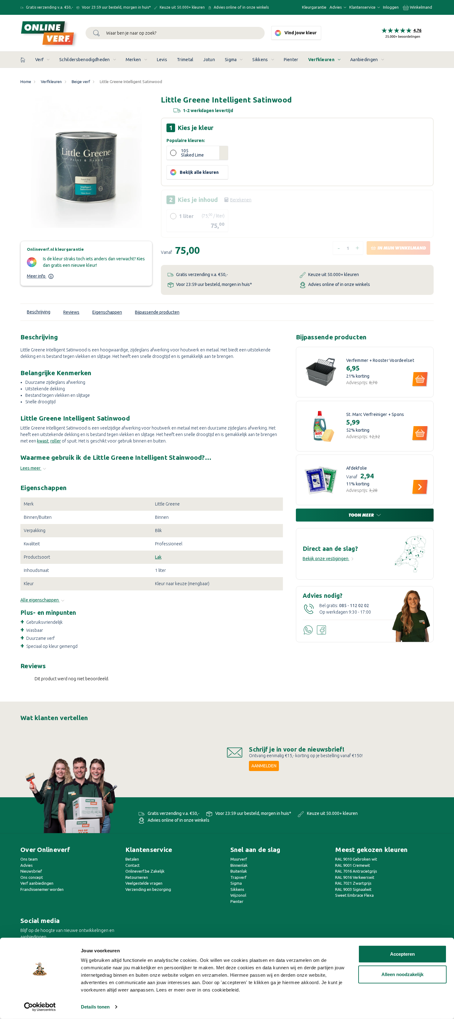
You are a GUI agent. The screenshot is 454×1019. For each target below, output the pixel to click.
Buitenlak (238, 871)
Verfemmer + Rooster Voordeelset (380, 360)
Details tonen (95, 1006)
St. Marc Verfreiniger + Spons (375, 414)
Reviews (71, 312)
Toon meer (362, 515)
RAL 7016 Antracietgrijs (356, 871)
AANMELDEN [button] (263, 765)
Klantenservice (362, 7)
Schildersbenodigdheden (84, 59)
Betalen (132, 859)
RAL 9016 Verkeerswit (354, 877)
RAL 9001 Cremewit (352, 865)
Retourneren (136, 877)
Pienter (291, 59)
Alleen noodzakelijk (402, 974)
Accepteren (402, 954)
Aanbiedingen (364, 59)
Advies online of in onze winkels (241, 7)
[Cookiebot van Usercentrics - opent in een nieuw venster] (40, 1007)
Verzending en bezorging (148, 889)
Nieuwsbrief (31, 871)
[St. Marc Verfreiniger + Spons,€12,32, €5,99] (321, 426)
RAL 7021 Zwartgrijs (353, 883)
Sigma (231, 59)
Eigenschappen (107, 312)
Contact (132, 865)
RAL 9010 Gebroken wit (356, 859)
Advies (336, 7)
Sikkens (260, 59)
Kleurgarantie (314, 7)
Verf (39, 59)
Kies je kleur (195, 127)
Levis (162, 59)
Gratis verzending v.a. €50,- (49, 7)
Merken (133, 59)
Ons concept (31, 877)
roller (55, 440)
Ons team (29, 859)
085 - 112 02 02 (354, 605)
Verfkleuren (321, 59)
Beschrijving (38, 311)
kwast (42, 440)
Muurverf (238, 859)
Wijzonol (238, 895)
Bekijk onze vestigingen (326, 558)
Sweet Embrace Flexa (354, 895)
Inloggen (391, 7)
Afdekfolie (356, 468)
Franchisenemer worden (42, 889)
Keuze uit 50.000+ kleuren (182, 7)
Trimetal (185, 59)
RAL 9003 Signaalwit (353, 889)
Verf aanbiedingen (36, 883)
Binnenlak (239, 865)
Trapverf (238, 877)
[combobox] (175, 33)
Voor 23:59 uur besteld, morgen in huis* (116, 7)
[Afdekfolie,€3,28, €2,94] (321, 479)
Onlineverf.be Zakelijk (145, 871)
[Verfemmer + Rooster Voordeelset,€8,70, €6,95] (321, 372)
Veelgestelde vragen (143, 883)
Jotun (209, 59)
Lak (158, 557)
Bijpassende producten (157, 312)
